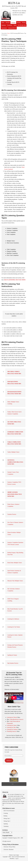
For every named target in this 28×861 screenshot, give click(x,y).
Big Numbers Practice (13, 663)
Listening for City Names (13, 627)
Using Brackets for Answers (16, 719)
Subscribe (9, 760)
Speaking (4, 25)
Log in (16, 858)
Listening (13, 22)
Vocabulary (9, 25)
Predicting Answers (11, 731)
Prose (13, 856)
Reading (19, 22)
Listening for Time (11, 727)
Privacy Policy (12, 846)
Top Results (4, 28)
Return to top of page (14, 855)
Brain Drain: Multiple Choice (14, 562)
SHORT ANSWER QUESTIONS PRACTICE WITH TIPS (14, 494)
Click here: (6, 846)
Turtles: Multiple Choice (13, 452)
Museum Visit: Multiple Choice (15, 580)
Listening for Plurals (12, 717)
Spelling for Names (12, 655)
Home (3, 22)
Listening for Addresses (13, 619)
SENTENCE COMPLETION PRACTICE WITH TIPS (15, 462)
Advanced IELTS (12, 28)
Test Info (8, 22)
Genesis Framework (20, 856)
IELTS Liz (14, 3)
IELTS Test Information (9, 810)
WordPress (12, 858)
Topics (15, 25)
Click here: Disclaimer (9, 849)
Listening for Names (12, 725)
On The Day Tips (22, 25)
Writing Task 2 (7, 821)
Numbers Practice (11, 514)
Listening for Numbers (12, 729)
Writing (23, 22)
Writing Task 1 (7, 818)
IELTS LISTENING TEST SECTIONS (15, 279)
